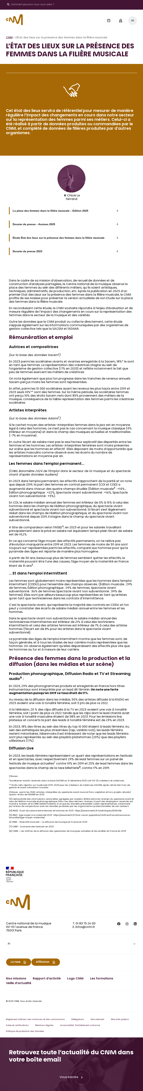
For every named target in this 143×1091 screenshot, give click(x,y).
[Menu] (132, 20)
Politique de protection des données (25, 1031)
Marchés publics (120, 1020)
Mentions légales (44, 1025)
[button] (71, 944)
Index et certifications (17, 1025)
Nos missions (16, 978)
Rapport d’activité (47, 978)
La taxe (15, 962)
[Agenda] (108, 20)
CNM (9, 38)
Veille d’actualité (18, 983)
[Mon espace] (120, 20)
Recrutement (97, 1020)
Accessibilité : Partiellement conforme (80, 1025)
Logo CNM (75, 978)
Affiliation (42, 962)
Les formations (101, 978)
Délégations (77, 1020)
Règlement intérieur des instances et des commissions (35, 1020)
